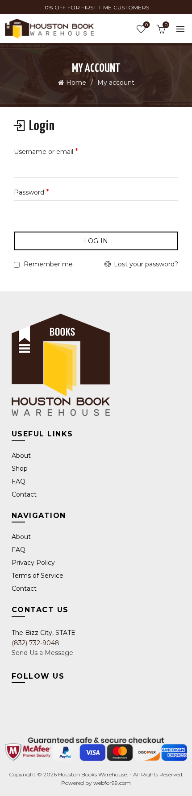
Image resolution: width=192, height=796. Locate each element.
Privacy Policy (33, 563)
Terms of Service (37, 576)
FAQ (18, 481)
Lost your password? (146, 264)
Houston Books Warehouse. (92, 774)
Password (31, 192)
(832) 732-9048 (35, 643)
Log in (96, 241)
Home (76, 83)
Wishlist (146, 25)
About (21, 456)
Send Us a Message (42, 653)
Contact (24, 494)
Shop (20, 468)
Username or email (46, 151)
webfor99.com (112, 782)
